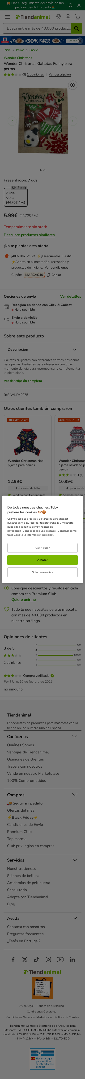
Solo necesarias (42, 572)
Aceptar (42, 560)
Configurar (42, 547)
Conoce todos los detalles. (39, 531)
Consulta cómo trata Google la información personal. (42, 533)
